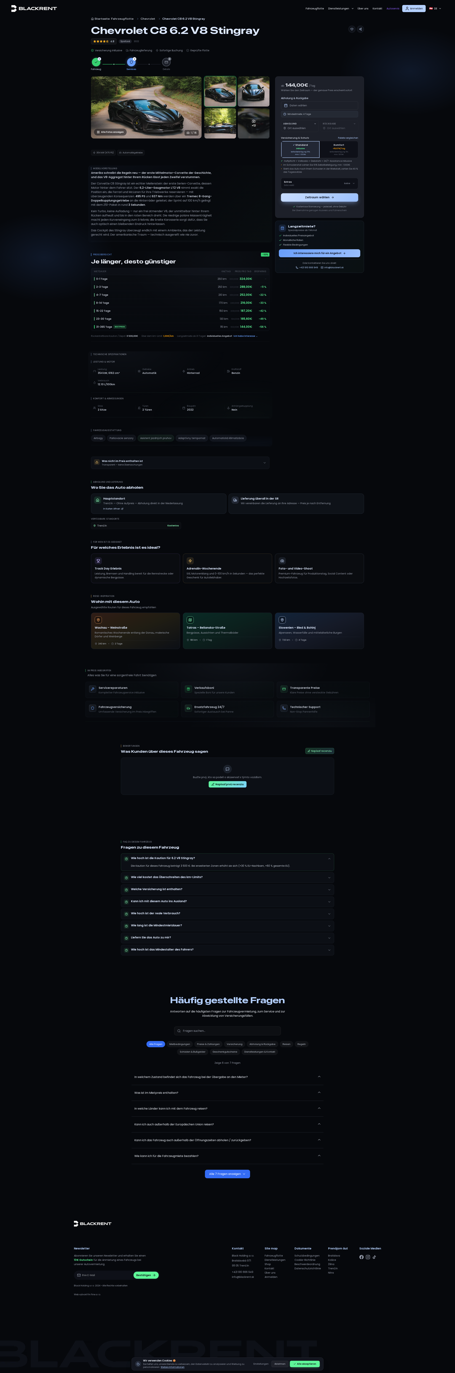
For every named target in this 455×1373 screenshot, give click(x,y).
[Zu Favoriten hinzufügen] (351, 29)
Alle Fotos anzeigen (112, 132)
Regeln (302, 1044)
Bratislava (334, 1255)
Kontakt (377, 8)
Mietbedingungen (179, 1044)
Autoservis (393, 8)
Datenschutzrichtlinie (308, 1268)
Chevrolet (148, 18)
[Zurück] (97, 107)
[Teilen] (360, 29)
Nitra (331, 1272)
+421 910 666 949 (242, 1272)
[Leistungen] (352, 8)
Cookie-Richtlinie (305, 1260)
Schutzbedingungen (307, 1255)
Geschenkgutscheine (225, 1051)
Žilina (331, 1264)
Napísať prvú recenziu (229, 784)
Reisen (286, 1044)
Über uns (363, 8)
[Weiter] (195, 107)
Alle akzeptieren (306, 1363)
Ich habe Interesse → (246, 335)
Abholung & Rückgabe (294, 98)
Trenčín (333, 1268)
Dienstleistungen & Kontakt (259, 1051)
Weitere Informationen (172, 1367)
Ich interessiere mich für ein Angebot (317, 253)
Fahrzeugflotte (315, 8)
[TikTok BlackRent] (374, 1257)
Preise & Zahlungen (208, 1044)
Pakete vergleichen (348, 137)
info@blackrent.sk (243, 1277)
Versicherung (234, 1044)
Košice (332, 1260)
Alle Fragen (155, 1044)
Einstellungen (261, 1363)
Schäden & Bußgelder (192, 1051)
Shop (268, 1264)
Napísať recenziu (321, 751)
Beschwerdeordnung (307, 1264)
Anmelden (271, 1277)
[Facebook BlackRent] (361, 1257)
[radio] (300, 149)
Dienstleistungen (338, 8)
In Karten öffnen (111, 508)
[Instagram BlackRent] (368, 1257)
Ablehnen (279, 1363)
